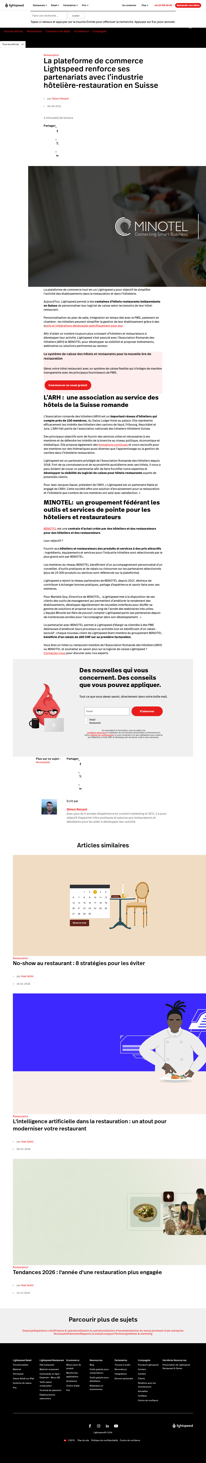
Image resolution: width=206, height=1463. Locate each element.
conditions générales (96, 732)
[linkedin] (107, 1426)
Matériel (17, 1369)
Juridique (142, 1395)
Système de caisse (22, 1383)
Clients (141, 1378)
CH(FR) (71, 1440)
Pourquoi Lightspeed (148, 1364)
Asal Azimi (27, 976)
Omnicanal (18, 1373)
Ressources (96, 1360)
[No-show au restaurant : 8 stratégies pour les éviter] (109, 955)
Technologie (122, 1333)
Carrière (142, 1373)
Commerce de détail (58, 31)
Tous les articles (13, 31)
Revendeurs (121, 1369)
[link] (163, 5)
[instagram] (98, 1426)
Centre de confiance (148, 1400)
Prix (15, 1387)
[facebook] (90, 1426)
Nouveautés (43, 762)
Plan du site (83, 1440)
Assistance (71, 1381)
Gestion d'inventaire (118, 1330)
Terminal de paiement (50, 1390)
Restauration (34, 31)
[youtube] (116, 1426)
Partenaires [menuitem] (69, 5)
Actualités (143, 1391)
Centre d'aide (73, 1385)
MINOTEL (50, 529)
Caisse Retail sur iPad (23, 1378)
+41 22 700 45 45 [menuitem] (163, 5)
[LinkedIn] (57, 156)
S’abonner (147, 711)
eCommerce (81, 31)
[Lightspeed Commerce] (14, 5)
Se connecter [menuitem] (129, 5)
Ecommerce (72, 1360)
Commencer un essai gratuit (67, 385)
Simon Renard (60, 98)
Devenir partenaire (124, 1378)
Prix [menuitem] (84, 5)
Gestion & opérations (93, 1330)
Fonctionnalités (20, 1364)
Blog (92, 1364)
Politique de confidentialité (104, 1440)
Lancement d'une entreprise (166, 1330)
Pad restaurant (47, 1364)
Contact (142, 1369)
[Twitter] (57, 144)
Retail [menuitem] (54, 5)
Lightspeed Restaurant (52, 1360)
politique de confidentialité (102, 735)
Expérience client (44, 1330)
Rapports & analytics (92, 1333)
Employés (28, 1330)
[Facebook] (57, 132)
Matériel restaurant (49, 1369)
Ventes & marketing (140, 1333)
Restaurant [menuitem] (39, 5)
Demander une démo (188, 5)
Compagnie (99, 31)
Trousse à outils (122, 1364)
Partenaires (121, 1360)
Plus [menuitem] (144, 5)
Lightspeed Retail (22, 1360)
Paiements (74, 1333)
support (110, 1333)
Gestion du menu (140, 1330)
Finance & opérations (67, 1330)
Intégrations (121, 1373)
